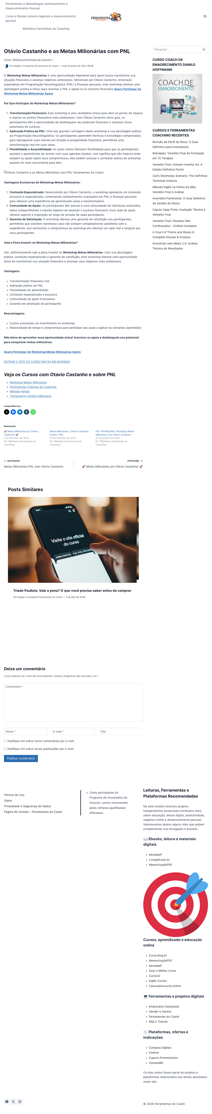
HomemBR (156, 1063)
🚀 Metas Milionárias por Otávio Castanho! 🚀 (112, 464)
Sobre (8, 800)
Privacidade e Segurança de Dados (27, 806)
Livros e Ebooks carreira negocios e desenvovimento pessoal (41, 18)
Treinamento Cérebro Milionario (31, 396)
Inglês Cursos (158, 980)
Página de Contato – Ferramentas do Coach (33, 811)
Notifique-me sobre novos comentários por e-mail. (41, 741)
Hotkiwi (154, 1052)
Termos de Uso (14, 795)
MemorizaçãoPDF (160, 864)
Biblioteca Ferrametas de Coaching (46, 28)
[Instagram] (20, 1102)
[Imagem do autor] (6, 66)
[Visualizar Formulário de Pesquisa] (205, 16)
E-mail (58, 731)
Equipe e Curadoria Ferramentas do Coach (36, 66)
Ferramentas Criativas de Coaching (33, 387)
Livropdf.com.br (159, 859)
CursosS (154, 976)
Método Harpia (19, 391)
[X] (13, 1102)
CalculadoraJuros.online (165, 986)
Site (103, 731)
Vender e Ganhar (160, 1011)
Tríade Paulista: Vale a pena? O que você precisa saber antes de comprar (72, 591)
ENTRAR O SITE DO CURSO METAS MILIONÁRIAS (37, 361)
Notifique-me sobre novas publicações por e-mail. (40, 748)
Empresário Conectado (164, 1006)
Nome (10, 731)
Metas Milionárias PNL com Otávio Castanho (33, 464)
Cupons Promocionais (163, 1057)
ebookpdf (155, 854)
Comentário (14, 686)
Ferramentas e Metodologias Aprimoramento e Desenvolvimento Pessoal (37, 6)
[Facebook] (7, 1102)
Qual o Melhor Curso (162, 970)
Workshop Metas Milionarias (28, 382)
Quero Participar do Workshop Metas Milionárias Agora (42, 352)
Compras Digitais (160, 1047)
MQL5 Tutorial (158, 1021)
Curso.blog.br (158, 955)
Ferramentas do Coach (164, 1016)
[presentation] (72, 540)
